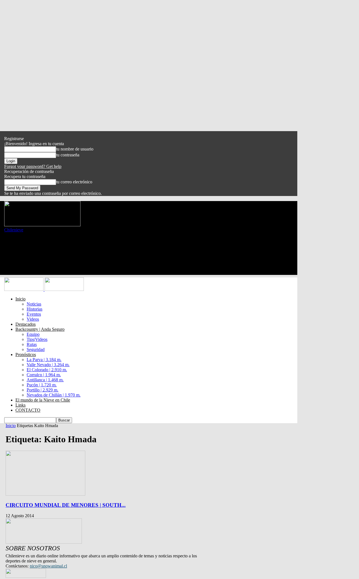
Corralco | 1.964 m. (44, 374)
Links (20, 405)
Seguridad (36, 349)
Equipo (33, 334)
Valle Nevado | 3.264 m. (48, 364)
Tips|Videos (37, 339)
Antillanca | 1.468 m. (45, 379)
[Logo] (24, 289)
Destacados (25, 324)
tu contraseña (67, 154)
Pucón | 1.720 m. (42, 384)
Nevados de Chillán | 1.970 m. (53, 395)
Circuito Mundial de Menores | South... (66, 505)
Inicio (20, 299)
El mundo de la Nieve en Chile (42, 400)
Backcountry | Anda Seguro (40, 329)
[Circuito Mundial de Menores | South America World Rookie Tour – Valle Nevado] (45, 494)
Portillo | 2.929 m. (42, 389)
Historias (34, 309)
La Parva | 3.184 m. (44, 359)
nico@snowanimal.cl (48, 566)
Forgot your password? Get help (32, 166)
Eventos (34, 314)
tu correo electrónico (74, 181)
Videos (33, 319)
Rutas (32, 344)
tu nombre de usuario (74, 149)
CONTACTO (27, 410)
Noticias (34, 304)
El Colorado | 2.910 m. (47, 369)
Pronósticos (25, 354)
